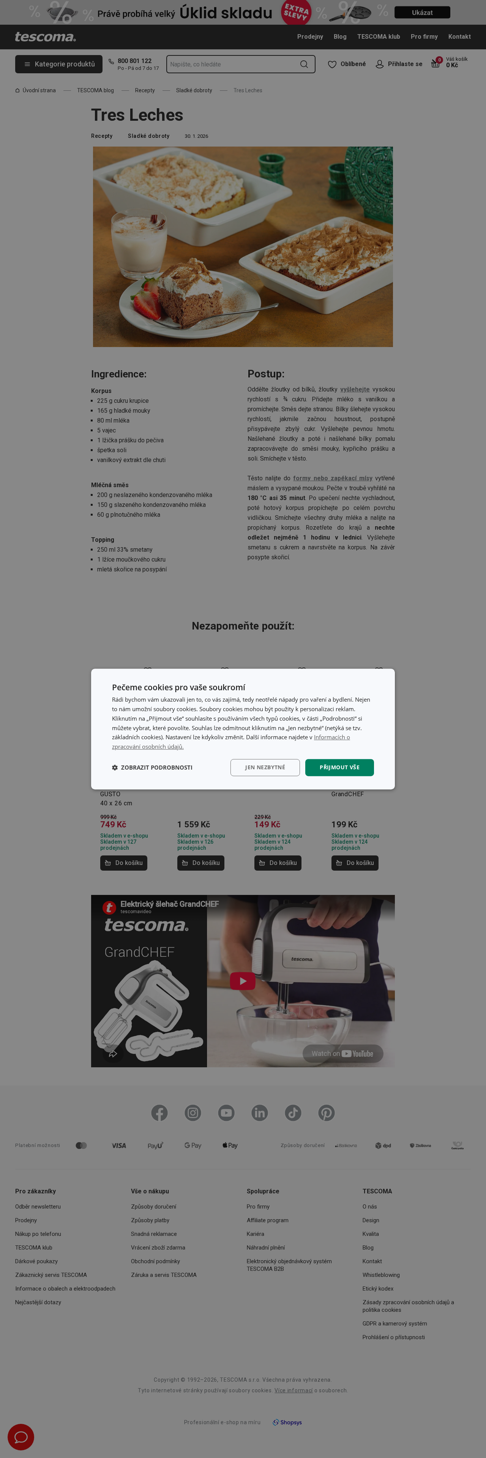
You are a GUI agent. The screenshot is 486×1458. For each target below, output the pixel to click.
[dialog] (243, 729)
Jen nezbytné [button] (265, 767)
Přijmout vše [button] (340, 767)
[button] (152, 767)
